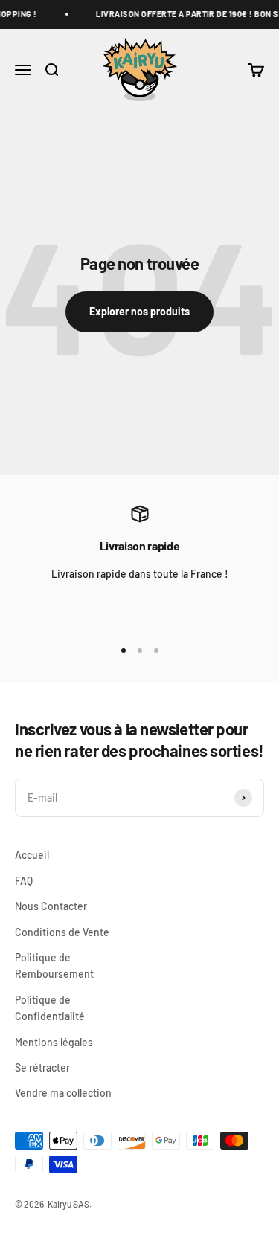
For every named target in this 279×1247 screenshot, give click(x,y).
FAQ (24, 880)
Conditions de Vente (62, 932)
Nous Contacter (51, 906)
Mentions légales (54, 1042)
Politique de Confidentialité (50, 1007)
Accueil (32, 854)
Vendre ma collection (63, 1092)
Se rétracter (42, 1067)
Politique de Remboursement (54, 965)
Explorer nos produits (139, 311)
